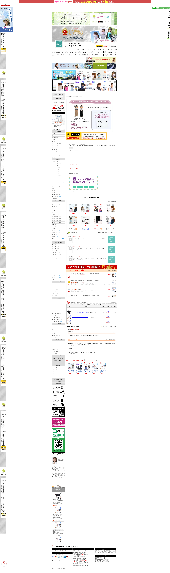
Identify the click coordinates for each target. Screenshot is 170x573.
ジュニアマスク (54, 190)
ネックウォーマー (56, 230)
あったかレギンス (56, 271)
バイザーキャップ (55, 147)
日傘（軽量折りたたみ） (56, 206)
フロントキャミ (54, 226)
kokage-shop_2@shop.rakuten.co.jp (103, 561)
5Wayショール (54, 224)
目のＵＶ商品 (58, 281)
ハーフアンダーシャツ (55, 145)
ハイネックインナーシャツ (56, 218)
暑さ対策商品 (58, 131)
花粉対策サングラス (55, 349)
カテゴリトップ (70, 96)
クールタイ (54, 139)
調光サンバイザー (55, 295)
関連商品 (58, 365)
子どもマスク (54, 192)
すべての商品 (58, 381)
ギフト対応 (72, 191)
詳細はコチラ (60, 568)
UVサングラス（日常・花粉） (57, 313)
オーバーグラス (54, 291)
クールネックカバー (55, 133)
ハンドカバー (54, 153)
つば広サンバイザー (55, 293)
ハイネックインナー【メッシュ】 (57, 220)
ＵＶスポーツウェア (58, 362)
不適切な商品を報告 (74, 173)
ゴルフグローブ (54, 258)
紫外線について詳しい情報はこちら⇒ (73, 93)
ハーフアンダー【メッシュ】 (56, 143)
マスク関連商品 (58, 323)
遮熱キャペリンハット (55, 149)
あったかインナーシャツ (57, 232)
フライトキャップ (56, 240)
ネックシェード (54, 141)
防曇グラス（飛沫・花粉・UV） (57, 289)
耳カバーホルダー (55, 367)
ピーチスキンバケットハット (58, 238)
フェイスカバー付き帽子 (56, 186)
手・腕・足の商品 (58, 242)
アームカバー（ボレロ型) (56, 155)
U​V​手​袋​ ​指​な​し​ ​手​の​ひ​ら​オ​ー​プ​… (95, 371)
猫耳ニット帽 (55, 236)
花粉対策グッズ (58, 339)
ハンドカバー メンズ (55, 248)
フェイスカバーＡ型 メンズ (56, 163)
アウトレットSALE (58, 379)
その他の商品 (78, 96)
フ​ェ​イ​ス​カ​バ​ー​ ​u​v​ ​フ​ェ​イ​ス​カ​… (71, 371)
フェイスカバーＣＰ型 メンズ (57, 319)
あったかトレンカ (56, 273)
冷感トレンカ (54, 135)
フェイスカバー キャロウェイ (57, 184)
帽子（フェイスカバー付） (56, 204)
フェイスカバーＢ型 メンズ (56, 167)
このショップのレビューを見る (110, 327)
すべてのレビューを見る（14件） (109, 326)
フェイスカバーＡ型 (55, 161)
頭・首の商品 (58, 200)
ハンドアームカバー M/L (56, 151)
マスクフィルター (55, 331)
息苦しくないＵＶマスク (56, 157)
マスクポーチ (54, 333)
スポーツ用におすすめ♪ (58, 358)
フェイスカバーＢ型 (55, 165)
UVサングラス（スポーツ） (56, 311)
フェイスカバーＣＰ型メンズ (58, 182)
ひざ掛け (54, 279)
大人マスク (54, 325)
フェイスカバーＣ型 (55, 171)
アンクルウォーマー (56, 277)
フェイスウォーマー (56, 196)
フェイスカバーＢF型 (55, 169)
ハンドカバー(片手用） (56, 246)
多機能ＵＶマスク (55, 188)
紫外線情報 (58, 383)
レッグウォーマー (56, 275)
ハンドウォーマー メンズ (57, 269)
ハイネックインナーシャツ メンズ (57, 222)
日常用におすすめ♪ (58, 360)
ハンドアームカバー (55, 250)
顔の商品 (58, 159)
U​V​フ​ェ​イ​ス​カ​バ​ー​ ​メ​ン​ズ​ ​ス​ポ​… (79, 371)
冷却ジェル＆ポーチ (55, 137)
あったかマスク (55, 198)
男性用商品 (58, 298)
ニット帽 (54, 234)
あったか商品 (58, 355)
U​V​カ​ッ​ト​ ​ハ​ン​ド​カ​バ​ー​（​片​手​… (103, 371)
